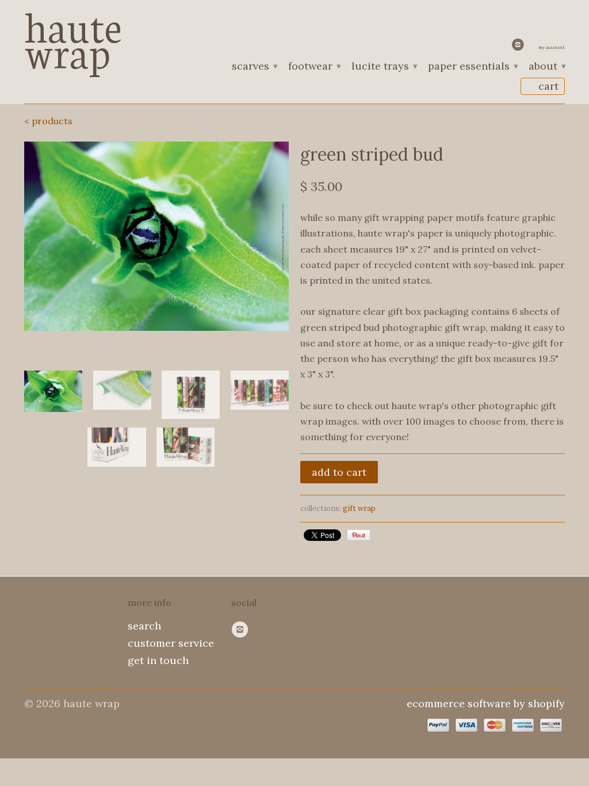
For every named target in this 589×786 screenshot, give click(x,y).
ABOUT (547, 67)
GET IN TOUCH (158, 660)
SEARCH (144, 625)
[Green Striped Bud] (156, 236)
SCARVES (254, 67)
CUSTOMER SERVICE (171, 643)
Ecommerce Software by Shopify (486, 703)
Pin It (358, 535)
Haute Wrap (73, 36)
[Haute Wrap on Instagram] (519, 47)
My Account (551, 47)
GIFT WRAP (359, 508)
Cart (548, 86)
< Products (48, 121)
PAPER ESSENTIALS (472, 67)
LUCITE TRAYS (383, 67)
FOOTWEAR (314, 67)
